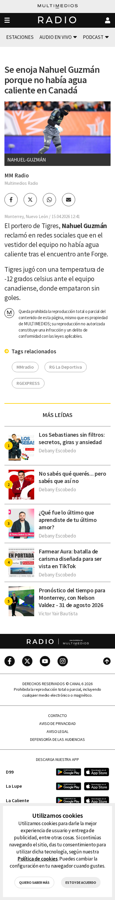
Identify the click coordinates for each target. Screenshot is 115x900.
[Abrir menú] (7, 20)
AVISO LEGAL (57, 731)
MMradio (25, 367)
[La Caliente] (68, 800)
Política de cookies (38, 859)
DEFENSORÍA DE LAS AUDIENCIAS (57, 739)
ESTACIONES (20, 37)
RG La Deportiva (65, 367)
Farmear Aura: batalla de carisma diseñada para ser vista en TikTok (70, 559)
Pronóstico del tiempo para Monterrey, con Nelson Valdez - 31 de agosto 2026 (72, 597)
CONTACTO (57, 715)
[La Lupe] (68, 786)
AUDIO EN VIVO (56, 37)
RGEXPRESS (28, 383)
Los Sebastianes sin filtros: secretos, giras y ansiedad (72, 438)
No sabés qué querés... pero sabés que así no (72, 477)
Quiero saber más (34, 882)
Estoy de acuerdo (80, 882)
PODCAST (93, 37)
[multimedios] (58, 6)
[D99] (68, 772)
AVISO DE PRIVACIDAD (57, 723)
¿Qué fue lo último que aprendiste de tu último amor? (67, 520)
